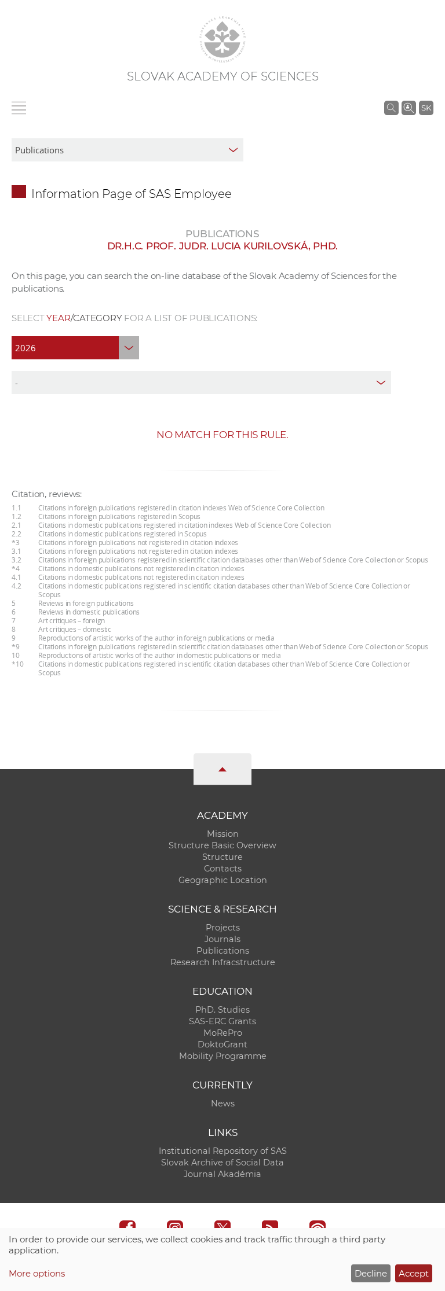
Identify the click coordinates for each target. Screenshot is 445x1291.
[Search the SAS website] (391, 107)
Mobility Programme (223, 1056)
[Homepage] (222, 39)
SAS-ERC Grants (222, 1021)
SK (426, 107)
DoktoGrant (222, 1044)
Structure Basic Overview (222, 845)
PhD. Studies (222, 1010)
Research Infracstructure (222, 962)
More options (37, 1273)
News (223, 1103)
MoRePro (222, 1033)
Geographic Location (222, 880)
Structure (222, 857)
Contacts (223, 868)
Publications (222, 951)
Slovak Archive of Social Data (222, 1162)
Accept (414, 1273)
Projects (223, 927)
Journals (222, 939)
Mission (223, 834)
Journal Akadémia (222, 1174)
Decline (371, 1273)
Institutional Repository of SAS (223, 1151)
